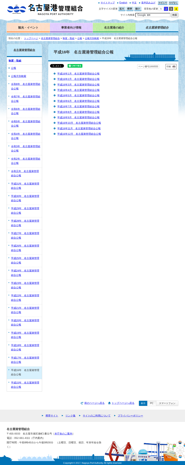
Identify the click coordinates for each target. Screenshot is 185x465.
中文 (134, 2)
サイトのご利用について (97, 415)
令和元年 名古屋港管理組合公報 (25, 173)
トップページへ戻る (123, 403)
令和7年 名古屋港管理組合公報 (25, 98)
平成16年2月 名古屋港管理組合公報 (78, 79)
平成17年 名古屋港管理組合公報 (25, 359)
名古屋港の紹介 (114, 27)
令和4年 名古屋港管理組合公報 (25, 136)
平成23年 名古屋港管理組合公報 (25, 285)
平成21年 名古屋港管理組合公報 (25, 310)
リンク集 (70, 415)
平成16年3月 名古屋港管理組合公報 (78, 84)
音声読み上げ (148, 2)
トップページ (31, 38)
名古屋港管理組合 (50, 38)
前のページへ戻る (94, 403)
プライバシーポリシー (130, 415)
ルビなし (173, 2)
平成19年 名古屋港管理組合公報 (25, 335)
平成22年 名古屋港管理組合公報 (25, 297)
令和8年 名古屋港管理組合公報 (25, 86)
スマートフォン (167, 403)
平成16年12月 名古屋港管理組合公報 (79, 134)
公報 (79, 38)
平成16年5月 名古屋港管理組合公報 (78, 95)
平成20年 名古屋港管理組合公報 (25, 322)
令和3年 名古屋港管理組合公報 (25, 148)
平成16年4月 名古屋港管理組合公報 (78, 90)
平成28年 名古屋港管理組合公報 (25, 223)
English (123, 2)
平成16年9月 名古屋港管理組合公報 (78, 117)
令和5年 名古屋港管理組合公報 (25, 123)
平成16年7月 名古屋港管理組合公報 (78, 106)
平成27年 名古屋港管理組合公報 (25, 235)
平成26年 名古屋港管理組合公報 (25, 247)
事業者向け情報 (71, 27)
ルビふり (162, 2)
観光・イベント (28, 27)
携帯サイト (52, 415)
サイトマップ (108, 2)
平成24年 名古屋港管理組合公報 (25, 272)
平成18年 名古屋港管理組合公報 (25, 347)
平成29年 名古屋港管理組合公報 (25, 210)
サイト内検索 (128, 15)
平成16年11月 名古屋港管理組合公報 (79, 128)
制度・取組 (68, 38)
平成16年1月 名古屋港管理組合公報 (78, 73)
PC (151, 403)
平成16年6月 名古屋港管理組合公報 (78, 101)
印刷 (169, 66)
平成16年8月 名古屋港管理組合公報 (78, 112)
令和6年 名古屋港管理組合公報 (25, 111)
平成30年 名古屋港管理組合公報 (25, 198)
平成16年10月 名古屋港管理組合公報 (79, 123)
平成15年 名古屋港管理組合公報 (25, 384)
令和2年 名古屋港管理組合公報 (25, 160)
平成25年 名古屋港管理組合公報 (25, 260)
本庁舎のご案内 (63, 433)
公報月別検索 (92, 38)
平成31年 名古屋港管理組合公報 (25, 185)
